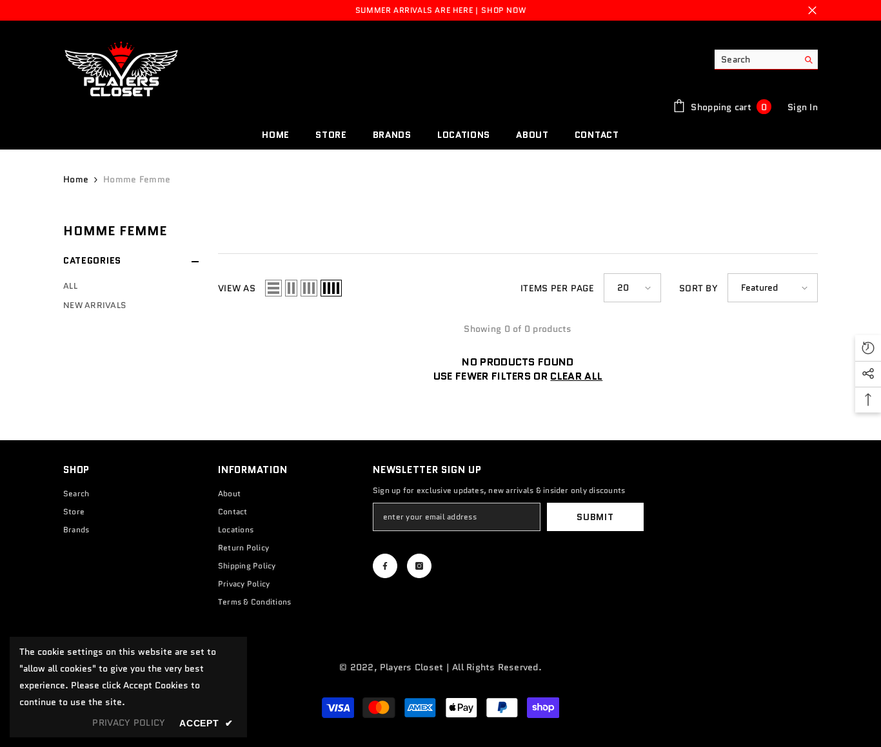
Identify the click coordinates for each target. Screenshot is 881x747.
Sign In (802, 107)
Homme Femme (136, 179)
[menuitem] (131, 286)
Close (812, 10)
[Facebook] (385, 566)
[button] (273, 288)
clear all (576, 376)
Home (75, 179)
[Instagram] (419, 566)
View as (236, 288)
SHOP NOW (503, 10)
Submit (595, 516)
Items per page (557, 288)
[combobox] (756, 59)
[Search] (766, 60)
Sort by (698, 288)
